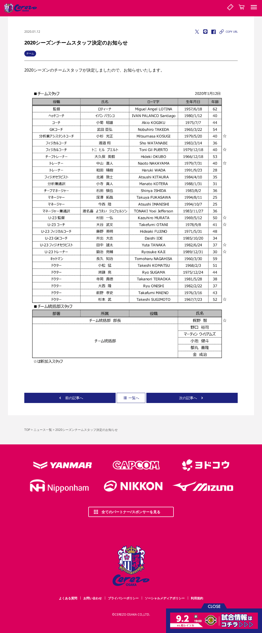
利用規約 (197, 598)
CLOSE (214, 606)
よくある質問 (68, 598)
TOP (27, 430)
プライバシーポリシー (123, 598)
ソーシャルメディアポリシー (165, 598)
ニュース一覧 (43, 430)
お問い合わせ (92, 598)
